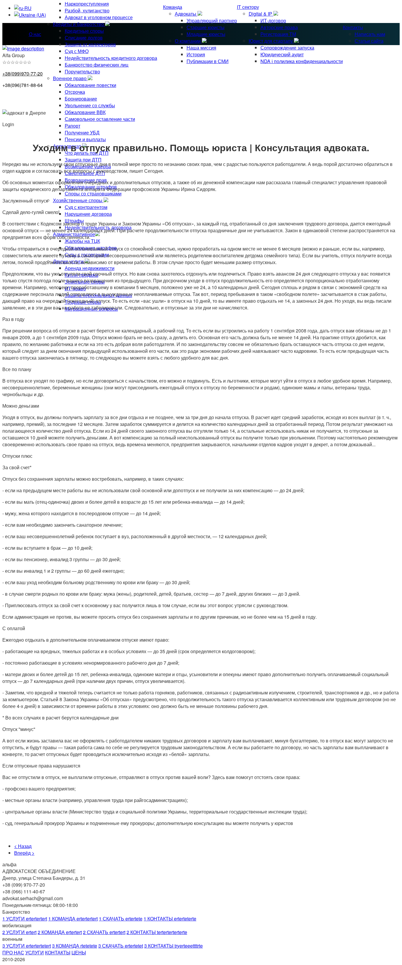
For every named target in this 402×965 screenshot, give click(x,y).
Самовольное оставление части (100, 119)
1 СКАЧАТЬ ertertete (120, 918)
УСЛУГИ (34, 952)
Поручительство (82, 71)
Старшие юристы (206, 27)
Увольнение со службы (90, 105)
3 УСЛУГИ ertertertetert (26, 945)
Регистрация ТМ (278, 34)
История (196, 54)
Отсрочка (75, 91)
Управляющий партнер (212, 20)
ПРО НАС (13, 952)
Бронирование (81, 98)
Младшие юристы (206, 34)
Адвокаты (186, 13)
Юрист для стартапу (271, 40)
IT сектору (248, 7)
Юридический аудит (282, 54)
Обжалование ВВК (85, 112)
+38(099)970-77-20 (22, 73)
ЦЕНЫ (79, 952)
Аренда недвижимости (89, 268)
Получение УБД (82, 132)
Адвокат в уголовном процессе (99, 17)
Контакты (353, 27)
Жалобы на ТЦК (82, 241)
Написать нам (370, 34)
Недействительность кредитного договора (111, 58)
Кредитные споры (84, 30)
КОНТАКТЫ (57, 952)
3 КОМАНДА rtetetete (74, 945)
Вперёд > (24, 852)
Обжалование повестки (90, 85)
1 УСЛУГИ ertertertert (24, 918)
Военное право (70, 78)
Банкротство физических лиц (96, 64)
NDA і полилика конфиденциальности (301, 61)
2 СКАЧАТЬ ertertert (104, 932)
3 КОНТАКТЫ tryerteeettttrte (173, 945)
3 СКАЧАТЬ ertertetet (120, 945)
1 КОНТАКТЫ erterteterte (170, 918)
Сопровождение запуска (287, 47)
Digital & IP (261, 13)
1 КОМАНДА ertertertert (73, 918)
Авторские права (279, 27)
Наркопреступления (87, 3)
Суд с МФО (77, 51)
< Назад (22, 846)
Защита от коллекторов (90, 44)
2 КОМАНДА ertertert (60, 932)
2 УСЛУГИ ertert (19, 932)
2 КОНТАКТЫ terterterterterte (157, 932)
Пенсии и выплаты (85, 139)
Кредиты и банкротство (79, 24)
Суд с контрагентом (86, 207)
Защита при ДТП (83, 159)
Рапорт (72, 125)
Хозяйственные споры (78, 200)
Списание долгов (84, 37)
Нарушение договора (88, 213)
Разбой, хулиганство (87, 10)
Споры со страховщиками (93, 193)
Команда (172, 7)
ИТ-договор (273, 20)
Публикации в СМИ (208, 61)
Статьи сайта (369, 40)
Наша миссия (201, 47)
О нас (35, 34)
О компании (188, 40)
